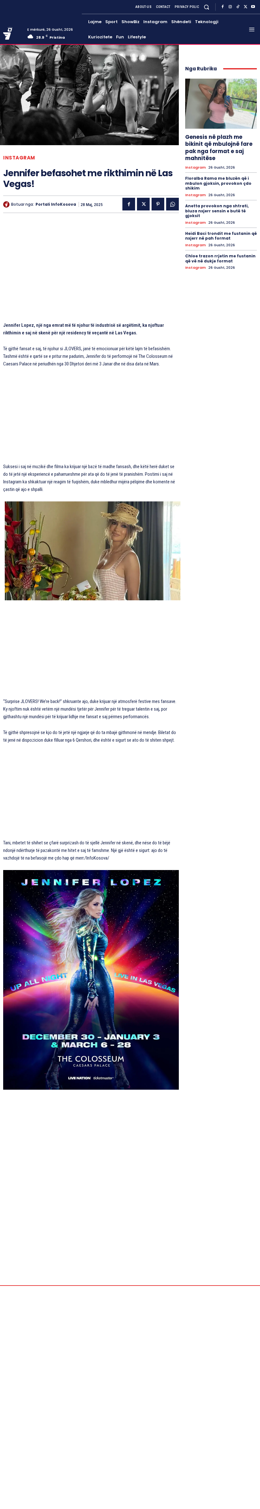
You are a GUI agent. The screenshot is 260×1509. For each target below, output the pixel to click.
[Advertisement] (91, 270)
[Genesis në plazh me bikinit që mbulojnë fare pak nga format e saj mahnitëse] (221, 104)
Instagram (19, 157)
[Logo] (13, 33)
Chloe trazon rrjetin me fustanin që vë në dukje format (220, 258)
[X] (245, 7)
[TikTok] (238, 7)
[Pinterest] (158, 204)
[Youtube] (253, 7)
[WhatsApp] (172, 204)
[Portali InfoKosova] (7, 204)
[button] (206, 7)
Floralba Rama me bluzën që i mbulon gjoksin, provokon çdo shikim (218, 183)
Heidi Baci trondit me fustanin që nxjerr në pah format (221, 236)
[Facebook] (222, 7)
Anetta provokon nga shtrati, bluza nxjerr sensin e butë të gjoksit (217, 210)
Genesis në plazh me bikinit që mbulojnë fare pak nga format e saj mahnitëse (218, 147)
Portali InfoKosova (56, 204)
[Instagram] (230, 7)
